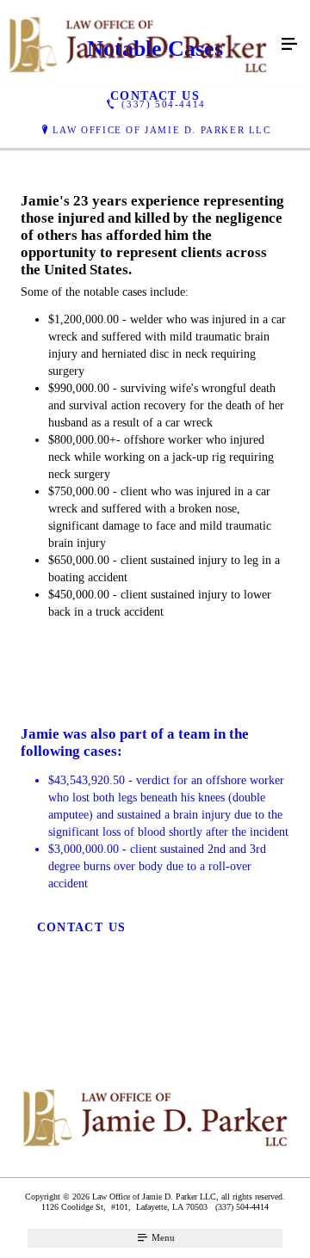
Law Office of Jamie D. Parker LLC (162, 130)
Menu (162, 1237)
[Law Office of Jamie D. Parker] (138, 45)
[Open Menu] (289, 45)
